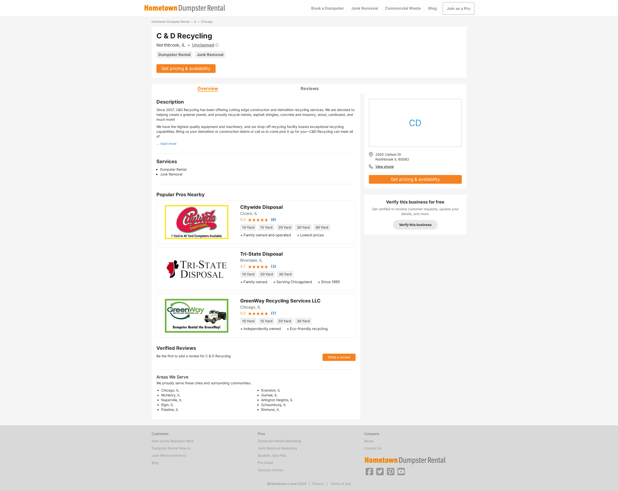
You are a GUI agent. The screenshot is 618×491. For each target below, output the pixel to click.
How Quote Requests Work (173, 441)
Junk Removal (364, 8)
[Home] (185, 9)
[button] (369, 471)
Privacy (318, 484)
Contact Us (373, 448)
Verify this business (415, 225)
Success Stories (270, 470)
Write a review (339, 357)
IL (195, 21)
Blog (432, 8)
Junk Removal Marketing (277, 448)
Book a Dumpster (327, 8)
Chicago (206, 21)
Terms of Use (340, 484)
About (368, 441)
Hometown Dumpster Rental (171, 21)
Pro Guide (265, 463)
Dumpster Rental (174, 54)
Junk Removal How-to (169, 455)
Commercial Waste (403, 8)
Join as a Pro (459, 8)
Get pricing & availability (186, 68)
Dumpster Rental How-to (171, 448)
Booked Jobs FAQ (272, 455)
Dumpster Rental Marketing (279, 441)
